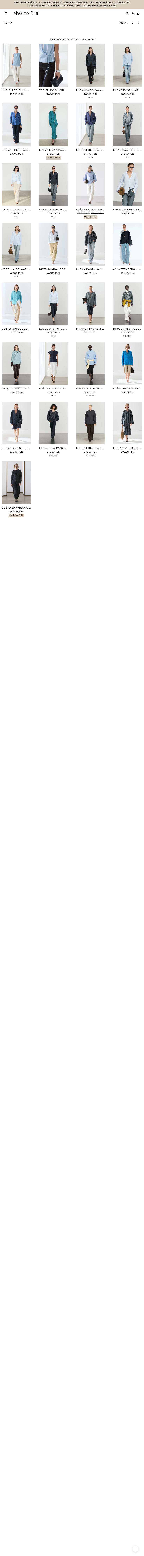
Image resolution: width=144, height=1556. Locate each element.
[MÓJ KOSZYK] (138, 13)
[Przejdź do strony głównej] (26, 13)
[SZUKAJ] (127, 13)
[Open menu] (6, 13)
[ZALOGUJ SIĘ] (133, 13)
